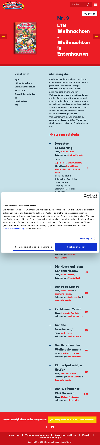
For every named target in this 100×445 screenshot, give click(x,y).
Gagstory (78, 163)
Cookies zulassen (76, 247)
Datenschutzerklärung (13, 228)
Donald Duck (72, 166)
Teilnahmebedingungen (37, 435)
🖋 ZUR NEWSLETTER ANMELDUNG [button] (72, 419)
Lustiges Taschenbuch (13, 5)
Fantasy (70, 163)
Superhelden (61, 163)
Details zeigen (85, 238)
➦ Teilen (90, 13)
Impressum (14, 435)
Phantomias (60, 169)
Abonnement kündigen (50, 437)
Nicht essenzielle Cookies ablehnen (33, 247)
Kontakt (86, 435)
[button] (66, 149)
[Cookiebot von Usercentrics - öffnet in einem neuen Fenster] (85, 196)
